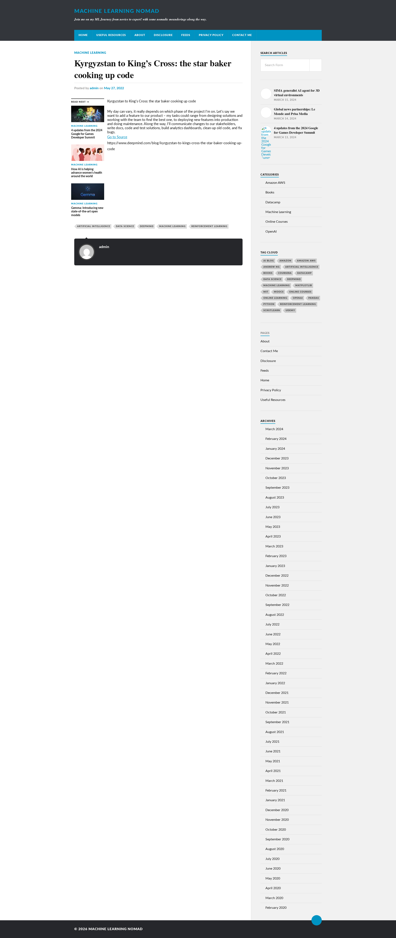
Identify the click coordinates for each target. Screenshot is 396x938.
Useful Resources (111, 35)
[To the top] (316, 920)
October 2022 (275, 595)
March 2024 (274, 429)
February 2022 (275, 673)
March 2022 (274, 663)
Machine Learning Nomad (116, 11)
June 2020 (272, 868)
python (269, 304)
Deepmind (146, 226)
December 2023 (277, 458)
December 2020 (277, 810)
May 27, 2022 (114, 88)
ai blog (268, 261)
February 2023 (275, 556)
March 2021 (274, 780)
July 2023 (272, 507)
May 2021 (272, 761)
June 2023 (272, 517)
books (267, 273)
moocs (279, 292)
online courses (300, 292)
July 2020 (272, 859)
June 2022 (272, 634)
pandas (313, 298)
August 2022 (274, 614)
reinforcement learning (209, 226)
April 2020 (273, 888)
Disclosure (163, 35)
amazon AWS (306, 261)
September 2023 (277, 487)
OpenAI (271, 231)
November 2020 (277, 819)
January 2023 (275, 566)
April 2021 (273, 771)
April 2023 (273, 536)
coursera (285, 273)
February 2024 (275, 438)
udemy (290, 310)
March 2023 (274, 546)
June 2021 (272, 751)
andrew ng (271, 267)
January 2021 (275, 800)
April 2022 (273, 653)
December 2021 (277, 692)
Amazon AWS (275, 182)
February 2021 (275, 790)
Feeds (185, 35)
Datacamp (272, 202)
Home (83, 35)
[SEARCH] (315, 65)
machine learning (172, 226)
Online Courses (276, 221)
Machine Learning (90, 52)
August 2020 (274, 849)
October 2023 (275, 478)
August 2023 (274, 497)
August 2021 (274, 732)
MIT (265, 292)
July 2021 (272, 741)
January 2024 (275, 448)
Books (269, 192)
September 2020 (277, 839)
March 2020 (274, 898)
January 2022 (275, 683)
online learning (275, 298)
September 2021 (277, 722)
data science (125, 226)
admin (94, 88)
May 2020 (272, 878)
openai (298, 298)
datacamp (304, 273)
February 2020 (275, 907)
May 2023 (272, 526)
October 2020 (275, 829)
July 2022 (272, 624)
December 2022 (277, 575)
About (139, 35)
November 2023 (277, 468)
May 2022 (272, 644)
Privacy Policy (211, 35)
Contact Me (242, 35)
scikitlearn (271, 310)
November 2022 (277, 585)
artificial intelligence (93, 226)
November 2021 (277, 702)
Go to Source (117, 137)
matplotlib (303, 285)
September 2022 (277, 605)
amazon (285, 261)
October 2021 (275, 712)
